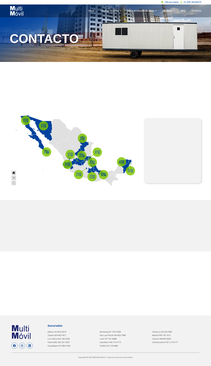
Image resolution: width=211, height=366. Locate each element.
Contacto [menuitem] (196, 10)
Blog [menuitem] (183, 10)
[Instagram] (22, 346)
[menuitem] (111, 11)
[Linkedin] (30, 346)
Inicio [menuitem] (91, 10)
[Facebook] (14, 346)
